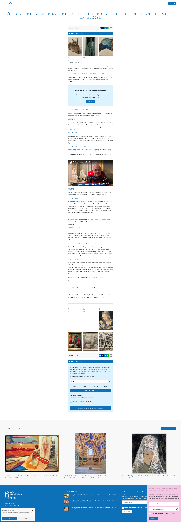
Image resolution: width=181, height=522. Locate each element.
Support (170, 3)
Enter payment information (90, 408)
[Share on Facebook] (100, 28)
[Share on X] (102, 28)
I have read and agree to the (163, 513)
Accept (9, 518)
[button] (32, 510)
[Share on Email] (111, 28)
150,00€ (106, 386)
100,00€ (96, 386)
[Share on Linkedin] (105, 28)
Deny (26, 518)
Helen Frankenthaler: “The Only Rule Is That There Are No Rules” (31, 476)
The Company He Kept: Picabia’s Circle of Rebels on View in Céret (148, 476)
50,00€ (85, 386)
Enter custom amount (90, 390)
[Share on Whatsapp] (108, 28)
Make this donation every (78, 401)
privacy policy (144, 507)
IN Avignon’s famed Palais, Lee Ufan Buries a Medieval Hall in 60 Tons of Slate (87, 476)
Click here (90, 101)
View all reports (168, 428)
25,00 (74, 386)
